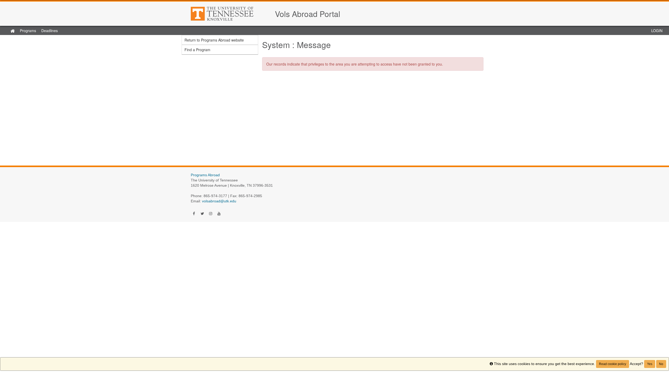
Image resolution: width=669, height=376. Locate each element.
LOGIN (656, 30)
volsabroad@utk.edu (219, 201)
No (661, 364)
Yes (649, 364)
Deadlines (49, 30)
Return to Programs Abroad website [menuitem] (214, 40)
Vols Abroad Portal (307, 13)
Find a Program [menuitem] (197, 49)
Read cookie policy (612, 364)
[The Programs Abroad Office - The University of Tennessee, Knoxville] (230, 14)
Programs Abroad (205, 175)
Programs (28, 30)
